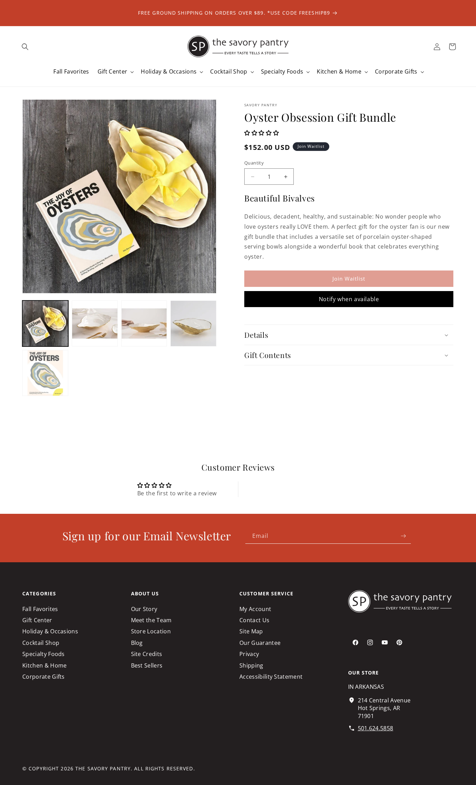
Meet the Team (151, 620)
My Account (255, 609)
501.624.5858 (375, 728)
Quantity (254, 163)
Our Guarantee (260, 643)
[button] (25, 46)
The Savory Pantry (103, 768)
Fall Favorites (40, 609)
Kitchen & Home (44, 665)
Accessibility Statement (270, 676)
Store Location (151, 631)
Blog (137, 643)
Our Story (144, 609)
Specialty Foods (43, 654)
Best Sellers (147, 665)
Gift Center (37, 620)
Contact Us (254, 620)
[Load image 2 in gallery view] (95, 323)
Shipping (251, 665)
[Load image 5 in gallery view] (45, 373)
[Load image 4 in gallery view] (193, 323)
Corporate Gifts (43, 676)
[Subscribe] (403, 536)
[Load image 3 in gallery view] (144, 323)
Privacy (249, 654)
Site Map (251, 631)
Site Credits (146, 654)
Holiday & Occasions (50, 631)
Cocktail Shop (40, 643)
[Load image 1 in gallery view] (45, 323)
